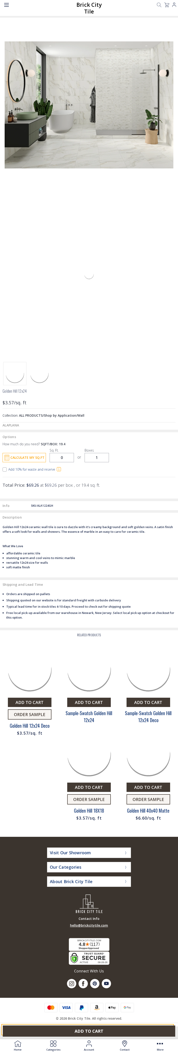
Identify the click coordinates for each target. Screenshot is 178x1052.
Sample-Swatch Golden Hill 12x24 (89, 717)
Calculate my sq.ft (27, 457)
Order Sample (29, 714)
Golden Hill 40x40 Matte (148, 810)
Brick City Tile (89, 8)
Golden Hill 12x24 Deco (30, 725)
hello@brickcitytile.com (89, 925)
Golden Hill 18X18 (89, 810)
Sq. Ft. (54, 450)
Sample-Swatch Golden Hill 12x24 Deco (148, 717)
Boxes (89, 450)
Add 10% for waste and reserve (31, 469)
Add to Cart (89, 1031)
